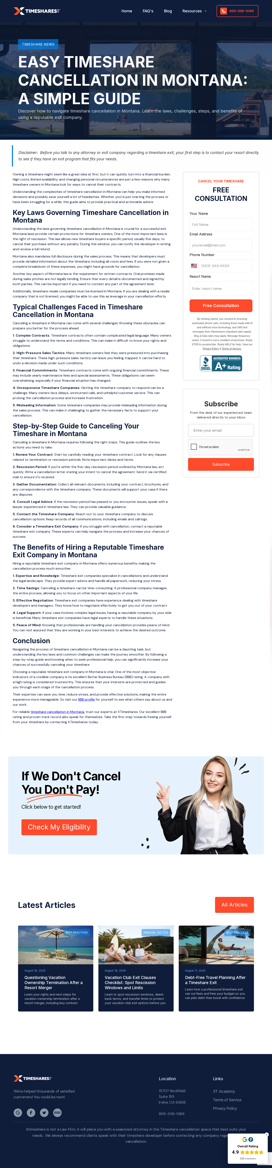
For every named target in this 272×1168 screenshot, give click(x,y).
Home (127, 11)
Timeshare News (38, 44)
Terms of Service (227, 1100)
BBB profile (86, 699)
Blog (168, 11)
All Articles (234, 905)
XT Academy (224, 1091)
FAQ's (148, 11)
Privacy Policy (211, 348)
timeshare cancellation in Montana (57, 712)
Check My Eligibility (59, 827)
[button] (195, 11)
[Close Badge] (267, 1134)
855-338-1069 (171, 1113)
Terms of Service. (232, 348)
